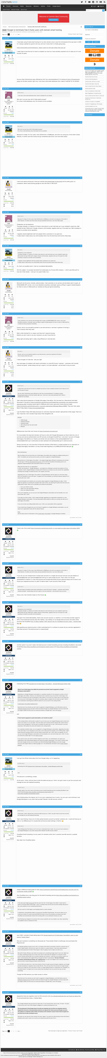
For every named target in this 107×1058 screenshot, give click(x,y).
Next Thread (79, 34)
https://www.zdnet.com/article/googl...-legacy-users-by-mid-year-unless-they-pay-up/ (41, 47)
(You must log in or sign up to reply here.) (58, 1030)
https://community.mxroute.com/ (48, 431)
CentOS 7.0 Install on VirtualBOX (92, 101)
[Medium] (100, 2)
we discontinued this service (34, 461)
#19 (81, 931)
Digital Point (37, 1054)
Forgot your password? (90, 38)
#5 (81, 212)
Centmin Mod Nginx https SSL (92, 83)
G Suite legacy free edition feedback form (27, 703)
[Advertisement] (28, 67)
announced (31, 903)
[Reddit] (93, 2)
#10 (81, 381)
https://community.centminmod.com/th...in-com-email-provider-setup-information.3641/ (55, 528)
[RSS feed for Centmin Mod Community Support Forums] (104, 1049)
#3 (81, 122)
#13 (81, 602)
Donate (94, 50)
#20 (81, 992)
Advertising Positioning (27, 1054)
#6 (81, 245)
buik (8, 100)
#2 (81, 88)
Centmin (9, 2)
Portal (48, 6)
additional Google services (24, 708)
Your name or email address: (91, 29)
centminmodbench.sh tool (91, 106)
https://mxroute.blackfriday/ (37, 408)
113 (12, 108)
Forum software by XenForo (13, 1055)
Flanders (12, 111)
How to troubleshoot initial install (92, 91)
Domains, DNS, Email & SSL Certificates (18, 31)
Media (22, 6)
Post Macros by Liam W (50, 1055)
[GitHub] (97, 2)
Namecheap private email (55, 181)
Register (96, 41)
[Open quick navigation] (3, 6)
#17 (81, 806)
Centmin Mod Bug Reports (91, 79)
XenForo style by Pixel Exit (33, 1055)
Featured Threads (15, 9)
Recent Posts (24, 9)
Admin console (39, 735)
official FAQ (95, 74)
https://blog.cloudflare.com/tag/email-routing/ (28, 793)
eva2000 (8, 393)
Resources (28, 6)
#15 (81, 680)
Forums (8, 6)
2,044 (5, 108)
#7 (81, 279)
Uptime (43, 6)
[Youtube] (89, 2)
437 (5, 194)
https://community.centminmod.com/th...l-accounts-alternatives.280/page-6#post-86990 (42, 406)
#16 (81, 754)
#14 (81, 641)
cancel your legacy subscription (46, 740)
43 (12, 194)
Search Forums (6, 9)
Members (36, 6)
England (12, 198)
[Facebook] (85, 2)
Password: (87, 34)
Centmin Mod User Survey (91, 76)
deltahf (33, 31)
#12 (81, 563)
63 (12, 56)
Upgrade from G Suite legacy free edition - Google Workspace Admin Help (49, 684)
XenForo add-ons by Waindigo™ (26, 1056)
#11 (81, 524)
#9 (81, 347)
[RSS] (104, 2)
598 (5, 56)
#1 (81, 38)
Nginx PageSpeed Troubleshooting (93, 93)
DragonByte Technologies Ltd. (47, 1052)
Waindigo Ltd (40, 1056)
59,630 (5, 400)
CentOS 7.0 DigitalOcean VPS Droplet (93, 104)
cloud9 (8, 189)
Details (56, 1052)
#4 (81, 177)
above (59, 710)
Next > (19, 34)
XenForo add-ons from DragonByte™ (25, 1052)
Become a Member (53, 19)
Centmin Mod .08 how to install (92, 81)
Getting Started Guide (90, 88)
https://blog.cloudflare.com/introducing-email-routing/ (38, 647)
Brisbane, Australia (9, 403)
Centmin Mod (88, 70)
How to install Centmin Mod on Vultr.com (94, 95)
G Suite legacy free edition (44, 513)
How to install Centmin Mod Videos (93, 86)
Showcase (15, 6)
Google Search (56, 6)
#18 (81, 885)
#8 (81, 313)
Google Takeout (33, 740)
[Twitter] (82, 2)
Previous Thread (72, 34)
